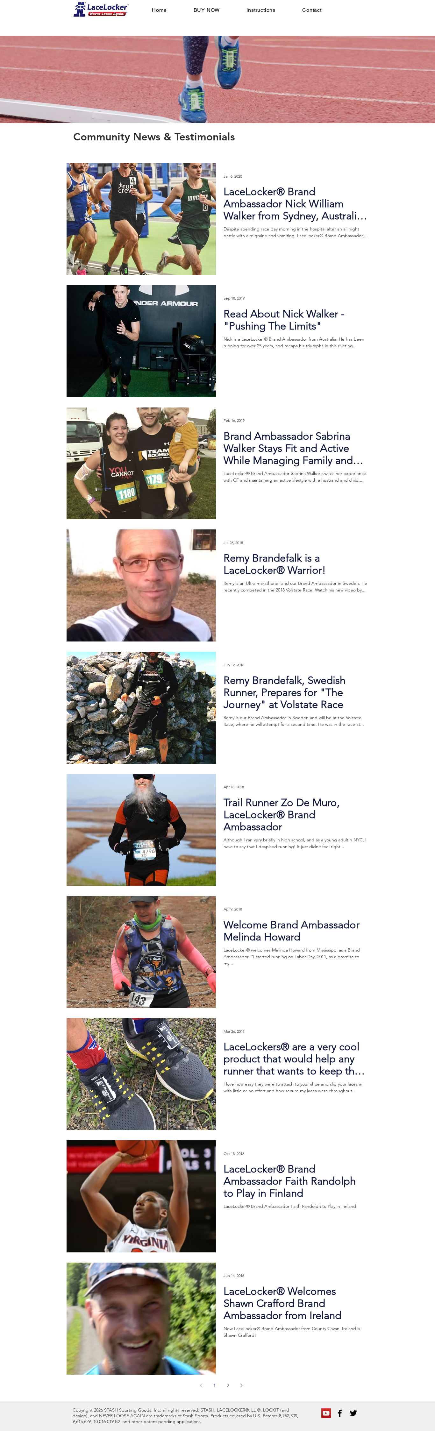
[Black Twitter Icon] (353, 1413)
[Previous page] (201, 1385)
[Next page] (241, 1385)
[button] (206, 10)
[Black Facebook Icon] (340, 1413)
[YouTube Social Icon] (326, 1413)
